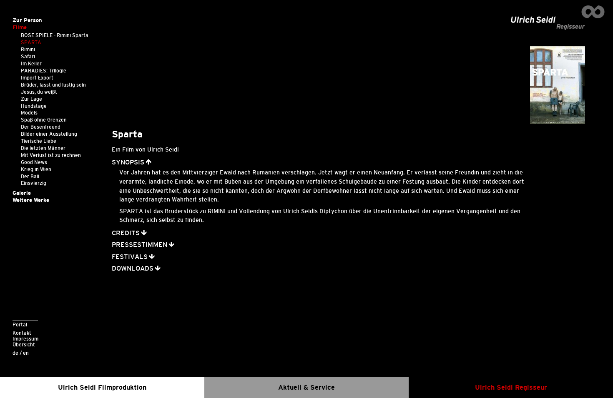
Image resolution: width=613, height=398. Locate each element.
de (15, 353)
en (26, 353)
